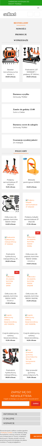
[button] (21, 414)
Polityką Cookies (6, 432)
